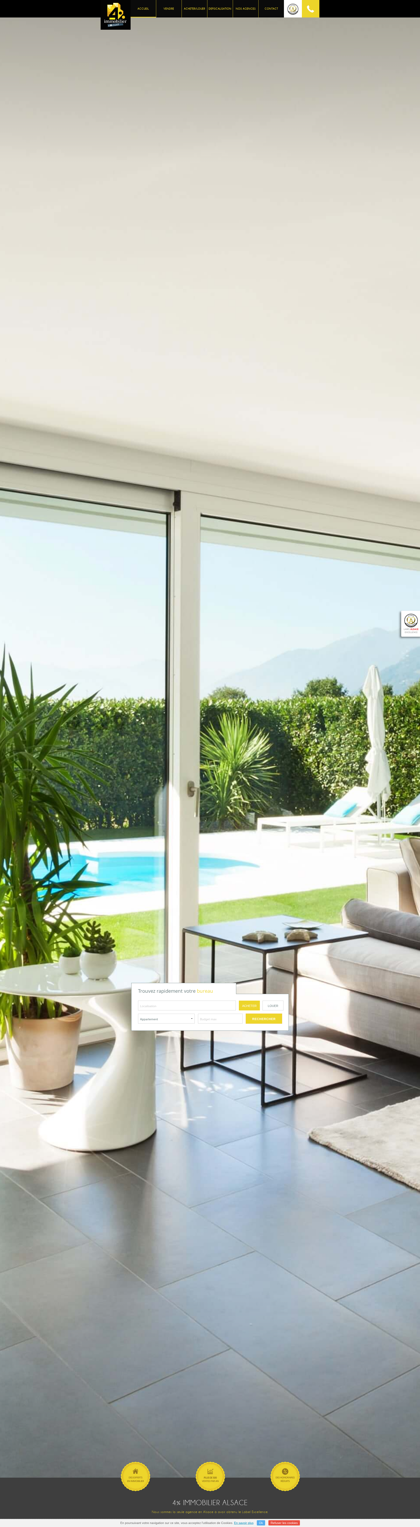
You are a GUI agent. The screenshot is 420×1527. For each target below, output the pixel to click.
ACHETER (249, 1006)
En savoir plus (244, 1523)
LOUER (273, 1006)
